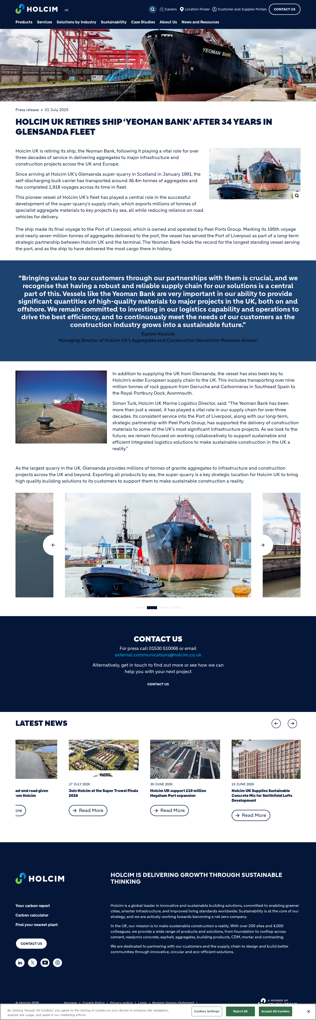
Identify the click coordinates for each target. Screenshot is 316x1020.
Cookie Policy (94, 1003)
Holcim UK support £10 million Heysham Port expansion (125, 793)
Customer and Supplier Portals (242, 9)
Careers (171, 9)
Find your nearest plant (36, 924)
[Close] (309, 1011)
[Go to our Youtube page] (46, 962)
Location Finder (197, 9)
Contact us (31, 944)
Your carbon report (32, 905)
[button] (53, 545)
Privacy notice (121, 1003)
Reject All (240, 1011)
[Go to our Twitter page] (33, 962)
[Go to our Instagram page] (58, 962)
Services (44, 22)
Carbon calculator (31, 915)
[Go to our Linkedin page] (21, 962)
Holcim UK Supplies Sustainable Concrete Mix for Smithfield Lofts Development (208, 795)
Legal (142, 1003)
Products (23, 22)
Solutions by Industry (76, 22)
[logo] (36, 9)
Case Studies (143, 22)
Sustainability (114, 22)
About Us (168, 22)
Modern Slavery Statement (173, 1003)
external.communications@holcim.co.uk (158, 655)
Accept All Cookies (275, 1011)
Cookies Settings (207, 1011)
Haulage (70, 1003)
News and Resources (200, 22)
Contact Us (284, 9)
